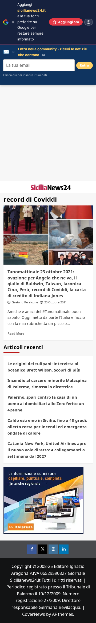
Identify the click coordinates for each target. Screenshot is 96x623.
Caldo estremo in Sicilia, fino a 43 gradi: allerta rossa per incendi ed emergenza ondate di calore (47, 427)
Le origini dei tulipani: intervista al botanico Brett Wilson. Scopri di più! (43, 367)
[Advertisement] (48, 133)
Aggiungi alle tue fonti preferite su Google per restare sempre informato (31, 21)
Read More (15, 333)
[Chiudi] (13, 22)
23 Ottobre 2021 (55, 302)
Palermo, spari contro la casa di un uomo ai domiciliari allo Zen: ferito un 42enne (45, 403)
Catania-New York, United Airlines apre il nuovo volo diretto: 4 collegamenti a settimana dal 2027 (46, 450)
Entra (84, 65)
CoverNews (33, 614)
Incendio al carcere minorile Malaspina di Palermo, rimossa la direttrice (47, 383)
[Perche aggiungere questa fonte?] (88, 22)
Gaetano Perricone (25, 302)
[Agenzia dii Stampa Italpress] (43, 500)
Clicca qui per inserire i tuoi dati (25, 75)
